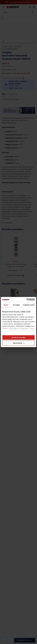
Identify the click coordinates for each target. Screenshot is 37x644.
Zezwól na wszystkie (18, 337)
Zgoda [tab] (6, 305)
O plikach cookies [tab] (29, 305)
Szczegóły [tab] (16, 305)
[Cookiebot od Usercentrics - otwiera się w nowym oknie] (26, 299)
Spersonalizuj (17, 343)
